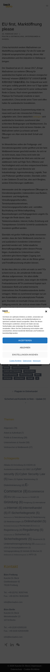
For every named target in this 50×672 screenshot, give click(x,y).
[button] (46, 311)
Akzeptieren (25, 340)
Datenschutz (27, 361)
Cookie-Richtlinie (15, 361)
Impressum (37, 361)
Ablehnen (25, 347)
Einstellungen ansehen (25, 355)
